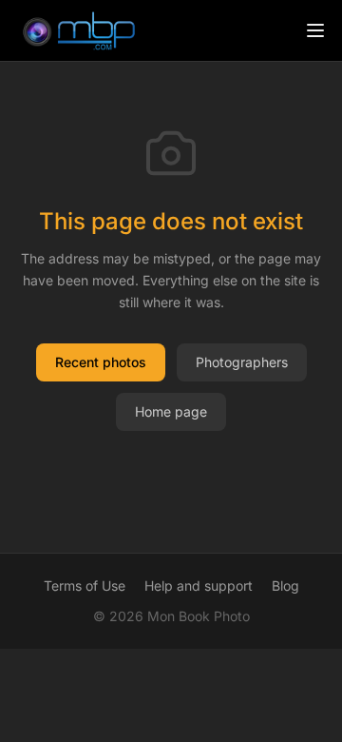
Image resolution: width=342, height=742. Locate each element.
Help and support (198, 585)
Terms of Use (84, 585)
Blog (285, 585)
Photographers (242, 362)
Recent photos (100, 362)
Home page (171, 411)
